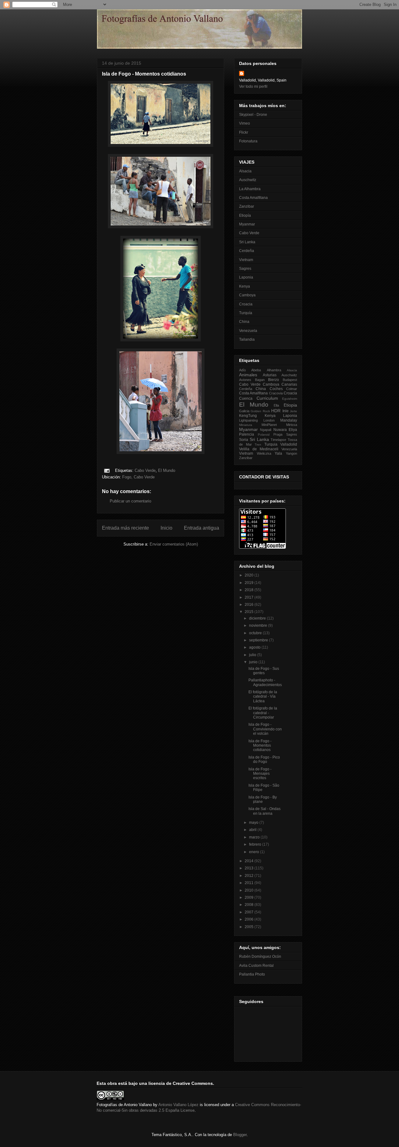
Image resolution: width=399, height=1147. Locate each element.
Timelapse (278, 440)
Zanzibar (246, 206)
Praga (277, 434)
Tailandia (247, 339)
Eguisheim (289, 398)
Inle (285, 411)
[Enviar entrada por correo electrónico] (106, 470)
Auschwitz (247, 180)
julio (253, 655)
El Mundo (166, 470)
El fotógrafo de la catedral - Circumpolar (262, 712)
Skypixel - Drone (253, 114)
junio (253, 662)
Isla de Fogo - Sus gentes (263, 670)
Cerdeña (246, 251)
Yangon (291, 453)
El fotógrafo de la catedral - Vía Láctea (262, 696)
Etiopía (245, 215)
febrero (255, 844)
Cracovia (276, 393)
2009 (249, 897)
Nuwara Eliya (285, 430)
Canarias (289, 384)
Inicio (166, 528)
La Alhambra (250, 189)
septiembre (259, 640)
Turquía (245, 313)
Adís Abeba (250, 370)
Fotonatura (248, 141)
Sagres (245, 268)
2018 (249, 590)
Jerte (293, 411)
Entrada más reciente (125, 528)
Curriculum (267, 398)
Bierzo (273, 380)
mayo (254, 822)
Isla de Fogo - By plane (262, 799)
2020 (249, 575)
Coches (276, 389)
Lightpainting (248, 420)
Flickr (243, 132)
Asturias (269, 375)
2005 (249, 927)
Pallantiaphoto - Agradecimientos (265, 682)
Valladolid (288, 444)
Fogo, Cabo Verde (138, 477)
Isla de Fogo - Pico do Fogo (264, 759)
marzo (255, 837)
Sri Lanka (247, 242)
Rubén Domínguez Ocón (260, 956)
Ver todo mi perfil (253, 86)
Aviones (245, 380)
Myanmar (247, 224)
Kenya (244, 286)
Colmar (291, 389)
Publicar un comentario (130, 501)
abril (253, 830)
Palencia (246, 434)
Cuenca (245, 398)
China (244, 321)
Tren (258, 444)
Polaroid (264, 434)
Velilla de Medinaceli (258, 449)
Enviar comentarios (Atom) (174, 544)
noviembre (258, 625)
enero (254, 852)
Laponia (246, 277)
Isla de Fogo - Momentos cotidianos (260, 745)
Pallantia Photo (252, 974)
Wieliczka (264, 453)
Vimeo (244, 123)
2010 (249, 890)
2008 (249, 904)
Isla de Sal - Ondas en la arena (264, 811)
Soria (243, 440)
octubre (256, 633)
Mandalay (288, 420)
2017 (249, 597)
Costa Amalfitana (253, 197)
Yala (278, 453)
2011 (249, 883)
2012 (249, 875)
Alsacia (245, 171)
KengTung (248, 415)
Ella (276, 405)
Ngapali (265, 430)
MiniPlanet (269, 425)
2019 (249, 583)
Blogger (240, 1134)
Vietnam (246, 260)
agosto (255, 647)
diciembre (258, 618)
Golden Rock (260, 411)
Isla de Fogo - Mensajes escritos (260, 773)
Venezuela (248, 331)
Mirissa (291, 425)
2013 (249, 868)
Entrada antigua (201, 528)
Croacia (245, 304)
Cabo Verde (145, 470)
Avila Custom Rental (256, 965)
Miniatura (245, 425)
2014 (249, 861)
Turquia (270, 444)
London (269, 420)
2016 (249, 604)
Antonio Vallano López (178, 1104)
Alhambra (274, 370)
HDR (276, 410)
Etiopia (290, 405)
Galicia (244, 411)
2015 (249, 612)
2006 (249, 919)
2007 (249, 912)
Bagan (260, 380)
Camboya (247, 295)
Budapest (290, 380)
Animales (248, 374)
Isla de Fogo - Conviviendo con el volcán (265, 729)
